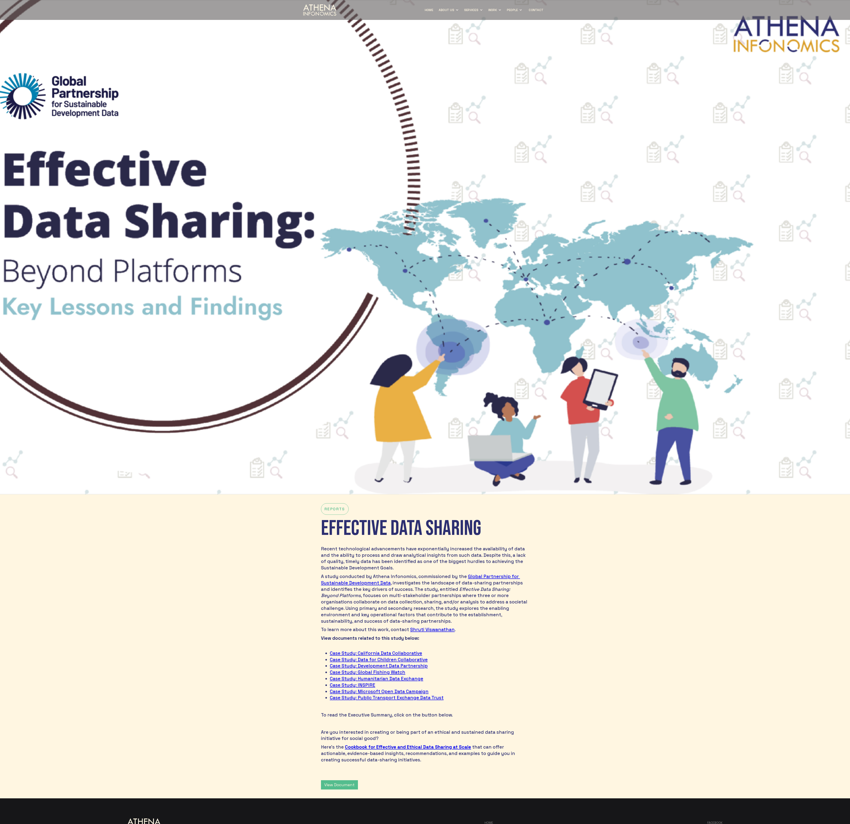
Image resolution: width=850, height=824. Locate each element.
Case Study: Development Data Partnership (379, 666)
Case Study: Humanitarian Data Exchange (376, 679)
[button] (449, 10)
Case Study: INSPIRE (352, 685)
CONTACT (536, 10)
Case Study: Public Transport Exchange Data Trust (387, 698)
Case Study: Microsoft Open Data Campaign (379, 691)
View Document (339, 784)
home (429, 10)
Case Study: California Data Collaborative (376, 653)
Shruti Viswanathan (432, 629)
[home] (319, 10)
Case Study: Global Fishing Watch (367, 672)
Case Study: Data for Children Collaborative (379, 660)
